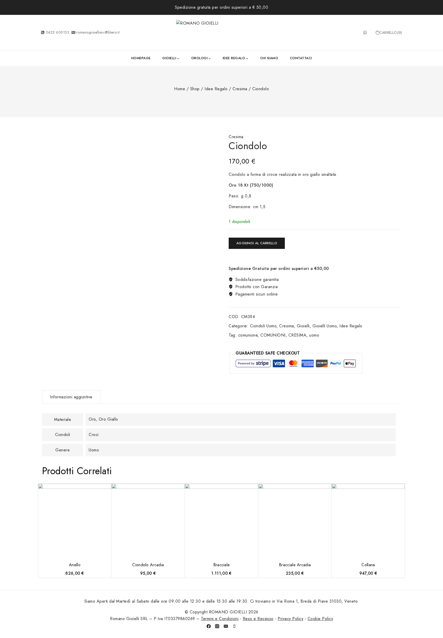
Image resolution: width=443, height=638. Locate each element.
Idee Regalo (351, 326)
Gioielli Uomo (325, 326)
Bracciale (221, 565)
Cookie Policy (320, 619)
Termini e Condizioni (219, 619)
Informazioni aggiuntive (71, 397)
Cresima (236, 137)
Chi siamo (269, 58)
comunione (248, 335)
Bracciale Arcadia (295, 565)
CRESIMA (297, 335)
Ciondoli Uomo (263, 326)
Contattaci (301, 58)
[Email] (226, 626)
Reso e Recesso (258, 619)
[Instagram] (217, 626)
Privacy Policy (290, 619)
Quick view (108, 490)
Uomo (94, 450)
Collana (368, 565)
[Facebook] (209, 626)
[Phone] (234, 626)
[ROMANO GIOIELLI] (221, 32)
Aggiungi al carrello (256, 243)
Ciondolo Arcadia (148, 565)
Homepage (141, 58)
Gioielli (303, 326)
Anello (74, 565)
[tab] (71, 397)
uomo (314, 335)
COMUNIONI (273, 335)
